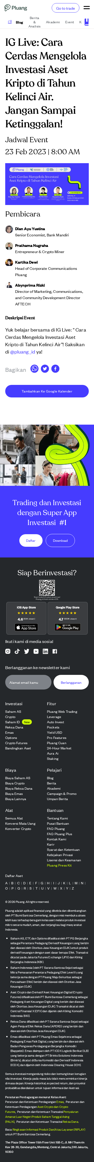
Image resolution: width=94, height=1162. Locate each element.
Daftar (31, 540)
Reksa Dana (70, 1121)
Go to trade (65, 8)
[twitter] (45, 369)
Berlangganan (71, 682)
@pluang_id (22, 351)
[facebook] (55, 369)
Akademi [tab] (53, 21)
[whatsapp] (34, 369)
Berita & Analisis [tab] (34, 22)
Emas (60, 1101)
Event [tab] (69, 21)
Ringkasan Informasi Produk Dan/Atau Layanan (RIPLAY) (49, 1129)
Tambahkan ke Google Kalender (47, 391)
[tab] (15, 22)
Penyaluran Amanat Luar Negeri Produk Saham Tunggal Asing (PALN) (41, 1116)
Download (60, 540)
